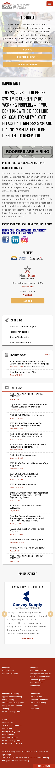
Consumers (34, 709)
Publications (35, 686)
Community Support (10, 738)
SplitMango (6, 755)
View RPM (27, 49)
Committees (7, 729)
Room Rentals (8, 735)
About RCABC (7, 723)
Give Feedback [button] (44, 766)
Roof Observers (36, 683)
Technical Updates (27, 64)
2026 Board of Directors (12, 726)
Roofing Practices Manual (40, 674)
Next (51, 614)
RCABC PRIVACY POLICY (12, 744)
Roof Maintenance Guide (40, 677)
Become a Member (10, 674)
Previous (4, 614)
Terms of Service (17, 761)
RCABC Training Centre (11, 712)
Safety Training (8, 700)
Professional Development (13, 703)
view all (47, 355)
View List (27, 295)
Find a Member (8, 671)
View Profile (27, 638)
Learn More (28, 301)
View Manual (27, 286)
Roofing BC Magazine (11, 732)
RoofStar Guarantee (28, 57)
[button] (4, 44)
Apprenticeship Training (12, 697)
